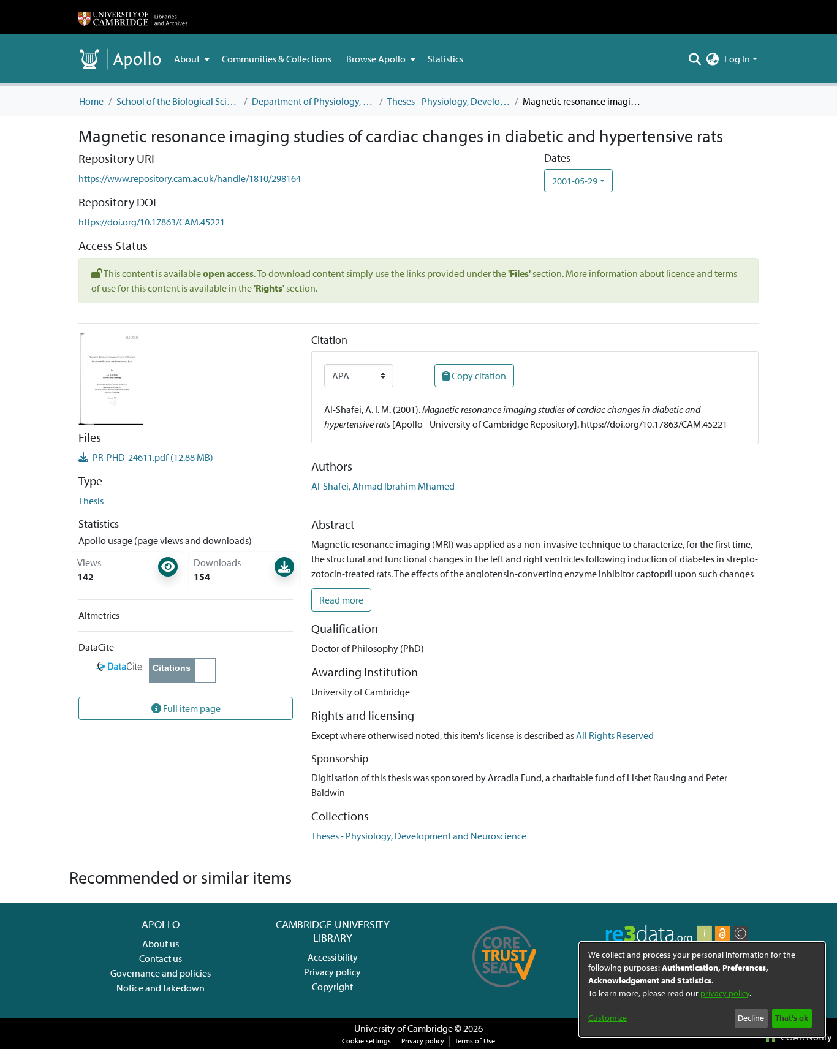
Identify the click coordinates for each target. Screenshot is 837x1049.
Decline (751, 1017)
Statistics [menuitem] (445, 59)
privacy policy (724, 993)
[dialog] (702, 989)
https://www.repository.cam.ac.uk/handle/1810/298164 (189, 178)
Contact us (160, 958)
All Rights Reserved (615, 735)
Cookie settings (366, 1040)
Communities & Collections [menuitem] (276, 59)
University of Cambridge (403, 1028)
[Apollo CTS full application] (504, 991)
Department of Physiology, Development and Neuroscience (313, 101)
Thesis (91, 500)
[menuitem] (191, 58)
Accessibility (333, 957)
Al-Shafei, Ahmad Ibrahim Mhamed (383, 486)
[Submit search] (695, 58)
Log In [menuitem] (737, 59)
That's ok (791, 1017)
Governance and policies (160, 973)
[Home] (132, 17)
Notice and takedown (160, 988)
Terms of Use (475, 1040)
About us (160, 943)
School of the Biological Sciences (177, 101)
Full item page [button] (191, 708)
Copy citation (478, 375)
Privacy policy (332, 972)
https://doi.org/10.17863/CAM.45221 (151, 222)
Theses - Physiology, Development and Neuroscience (448, 101)
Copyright (332, 986)
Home (91, 101)
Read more (341, 600)
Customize (607, 1017)
